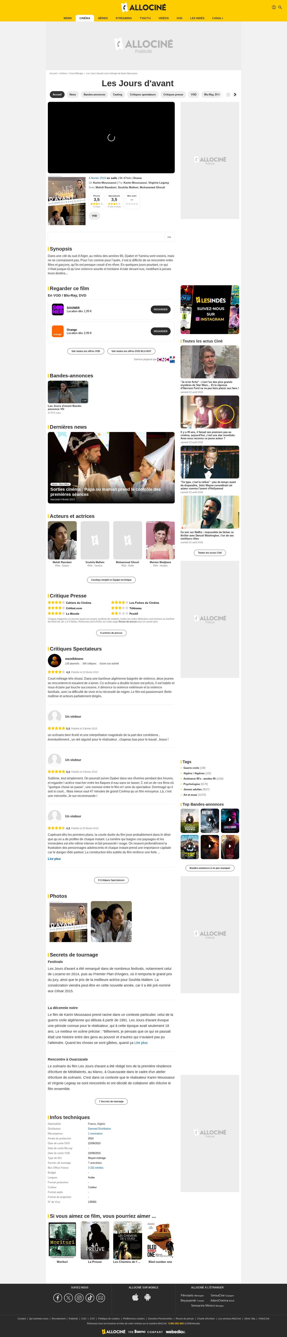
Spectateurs (114, 196)
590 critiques (90, 663)
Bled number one (160, 1261)
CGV (92, 1318)
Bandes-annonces (71, 376)
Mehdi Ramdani (106, 187)
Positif (133, 613)
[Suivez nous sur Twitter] (69, 1297)
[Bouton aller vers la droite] (235, 94)
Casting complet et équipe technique (111, 580)
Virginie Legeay (158, 182)
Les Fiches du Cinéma (144, 602)
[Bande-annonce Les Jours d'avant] (67, 201)
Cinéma (84, 18)
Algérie (101, 1123)
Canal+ (217, 18)
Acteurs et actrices (72, 516)
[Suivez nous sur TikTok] (90, 1297)
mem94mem (74, 658)
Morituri (62, 1261)
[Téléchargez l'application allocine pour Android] (149, 1296)
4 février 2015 (98, 178)
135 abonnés (72, 663)
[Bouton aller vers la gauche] (228, 94)
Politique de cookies (109, 1318)
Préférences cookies (134, 1318)
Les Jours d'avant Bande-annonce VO (65, 407)
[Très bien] (56, 602)
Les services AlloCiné (229, 1318)
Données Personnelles (160, 1318)
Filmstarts (187, 1295)
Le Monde (72, 613)
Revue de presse (128, 621)
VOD (179, 18)
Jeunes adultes (196, 789)
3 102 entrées (95, 1167)
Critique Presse (68, 596)
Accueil (53, 73)
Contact (22, 1318)
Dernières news (68, 427)
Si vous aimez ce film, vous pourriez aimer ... (103, 1216)
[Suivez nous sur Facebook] (58, 1297)
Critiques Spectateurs (76, 649)
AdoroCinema (219, 1300)
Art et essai (195, 794)
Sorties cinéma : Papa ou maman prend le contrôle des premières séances (105, 492)
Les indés (197, 18)
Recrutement (58, 1318)
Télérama (135, 608)
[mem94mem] (54, 660)
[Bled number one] (160, 1240)
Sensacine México (203, 1305)
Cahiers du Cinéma (78, 602)
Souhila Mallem (128, 187)
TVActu (145, 18)
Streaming (124, 18)
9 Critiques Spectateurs (111, 880)
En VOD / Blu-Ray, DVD (67, 295)
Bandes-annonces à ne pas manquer (210, 868)
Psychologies (196, 784)
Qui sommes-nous (38, 1318)
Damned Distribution (99, 1128)
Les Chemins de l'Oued (129, 1261)
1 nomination (95, 1133)
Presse (96, 196)
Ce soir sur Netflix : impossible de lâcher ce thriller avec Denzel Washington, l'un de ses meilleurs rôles (207, 535)
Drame (137, 178)
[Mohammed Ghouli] (127, 540)
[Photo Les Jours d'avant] (68, 921)
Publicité (73, 1318)
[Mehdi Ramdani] (62, 540)
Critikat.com (74, 608)
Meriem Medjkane (160, 562)
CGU (83, 1318)
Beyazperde (188, 1300)
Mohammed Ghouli (152, 187)
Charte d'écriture (206, 1318)
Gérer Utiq (249, 1318)
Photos (58, 896)
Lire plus (54, 859)
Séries (103, 18)
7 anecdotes (95, 1162)
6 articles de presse (111, 633)
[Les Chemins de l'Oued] (127, 1240)
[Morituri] (62, 1240)
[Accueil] (143, 7)
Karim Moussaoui (104, 182)
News (68, 18)
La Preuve (95, 1261)
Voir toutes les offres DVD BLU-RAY (131, 351)
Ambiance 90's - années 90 (203, 778)
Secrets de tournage (74, 955)
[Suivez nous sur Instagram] (80, 1297)
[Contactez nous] (101, 1297)
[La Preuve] (95, 1240)
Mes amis (131, 196)
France (92, 1123)
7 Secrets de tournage (111, 1101)
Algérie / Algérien (197, 773)
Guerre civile (194, 767)
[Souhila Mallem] (95, 540)
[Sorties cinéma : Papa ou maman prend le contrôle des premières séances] (111, 467)
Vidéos (164, 18)
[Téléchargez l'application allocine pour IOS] (137, 1296)
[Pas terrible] (119, 613)
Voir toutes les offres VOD (85, 351)
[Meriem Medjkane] (160, 540)
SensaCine (218, 1295)
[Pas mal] (119, 608)
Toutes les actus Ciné (210, 552)
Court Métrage (76, 73)
